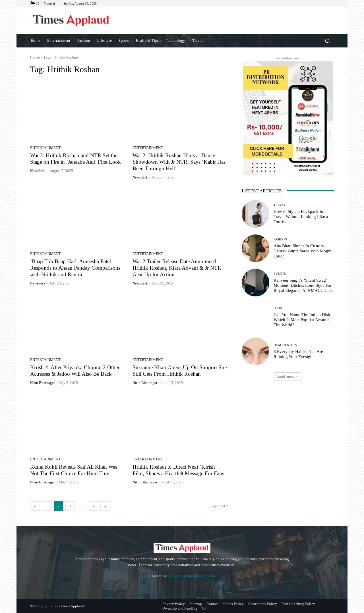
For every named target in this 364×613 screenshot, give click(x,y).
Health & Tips (285, 345)
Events (280, 273)
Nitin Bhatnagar (42, 383)
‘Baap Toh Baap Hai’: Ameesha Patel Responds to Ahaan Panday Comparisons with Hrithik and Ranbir (75, 267)
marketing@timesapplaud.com (191, 576)
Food (278, 308)
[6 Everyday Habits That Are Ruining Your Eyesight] (255, 351)
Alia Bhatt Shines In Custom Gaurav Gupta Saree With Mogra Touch (303, 251)
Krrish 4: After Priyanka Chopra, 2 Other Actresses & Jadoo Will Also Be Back (74, 370)
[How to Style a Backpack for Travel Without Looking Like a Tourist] (255, 214)
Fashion (280, 239)
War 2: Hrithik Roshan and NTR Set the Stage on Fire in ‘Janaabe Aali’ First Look (75, 158)
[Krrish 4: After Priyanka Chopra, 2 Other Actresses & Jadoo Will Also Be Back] (78, 323)
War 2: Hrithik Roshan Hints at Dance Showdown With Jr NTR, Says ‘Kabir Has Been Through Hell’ (179, 161)
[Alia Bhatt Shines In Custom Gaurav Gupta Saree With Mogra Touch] (255, 248)
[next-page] (105, 506)
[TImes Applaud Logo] (71, 20)
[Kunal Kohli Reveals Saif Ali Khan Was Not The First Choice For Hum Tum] (78, 423)
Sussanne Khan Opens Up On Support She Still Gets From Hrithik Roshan (180, 370)
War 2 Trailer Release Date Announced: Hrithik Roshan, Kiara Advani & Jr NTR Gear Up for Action (177, 267)
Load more (285, 376)
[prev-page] (35, 506)
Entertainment (45, 147)
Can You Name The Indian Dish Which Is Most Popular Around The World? (302, 319)
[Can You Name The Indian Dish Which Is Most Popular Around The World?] (255, 317)
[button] (327, 40)
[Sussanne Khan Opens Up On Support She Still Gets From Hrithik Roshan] (180, 323)
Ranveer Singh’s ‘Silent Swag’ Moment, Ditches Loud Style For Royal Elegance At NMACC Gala (303, 285)
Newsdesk (38, 171)
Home (35, 57)
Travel (280, 205)
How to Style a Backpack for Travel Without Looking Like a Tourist (301, 216)
